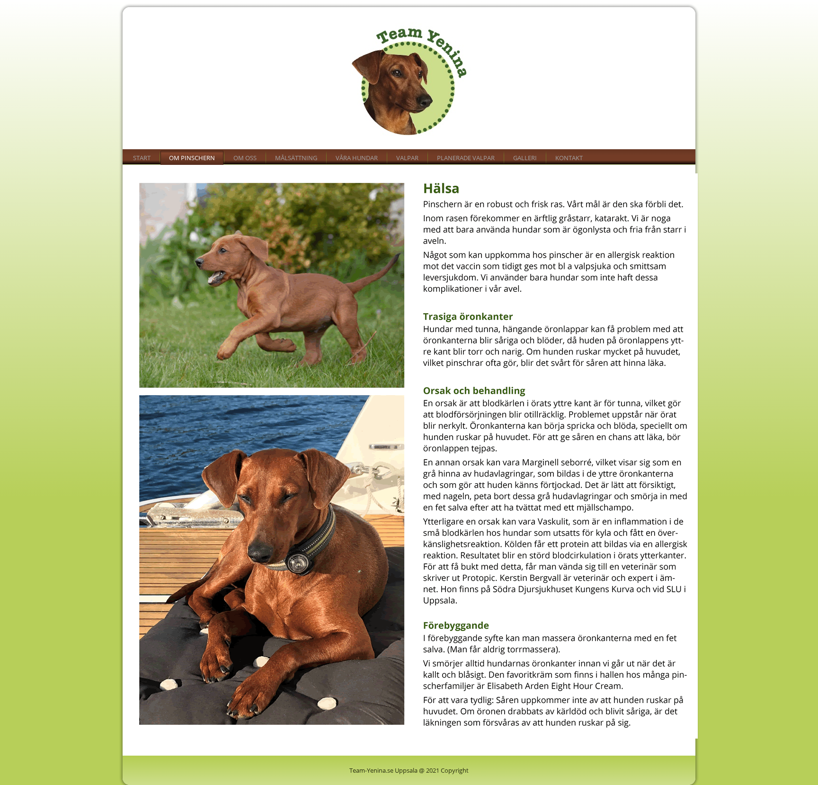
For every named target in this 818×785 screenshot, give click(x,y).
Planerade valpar (466, 157)
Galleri (525, 157)
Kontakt (569, 157)
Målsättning (296, 157)
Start (142, 157)
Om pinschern (192, 157)
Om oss (245, 157)
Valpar (407, 157)
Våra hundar (357, 157)
